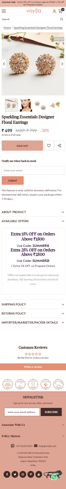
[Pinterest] (30, 474)
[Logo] (34, 10)
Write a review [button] (33, 367)
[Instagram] (22, 474)
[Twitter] (15, 474)
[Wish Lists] (49, 145)
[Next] (62, 64)
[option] (33, 3)
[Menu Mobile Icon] (4, 11)
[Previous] (4, 64)
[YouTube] (38, 474)
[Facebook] (7, 474)
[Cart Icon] (60, 11)
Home (7, 27)
